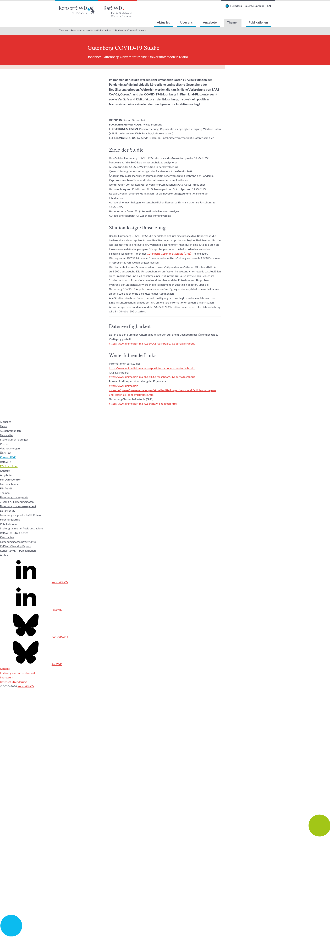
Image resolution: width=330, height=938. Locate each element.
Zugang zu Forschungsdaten (17, 502)
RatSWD (5, 462)
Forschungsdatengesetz (14, 497)
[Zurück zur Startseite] (76, 9)
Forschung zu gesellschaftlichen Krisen (91, 31)
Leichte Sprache (255, 6)
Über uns (186, 22)
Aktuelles (163, 22)
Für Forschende (9, 484)
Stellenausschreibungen (14, 439)
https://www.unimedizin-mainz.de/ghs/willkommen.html (143, 403)
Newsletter (6, 435)
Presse (4, 444)
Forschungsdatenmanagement (18, 506)
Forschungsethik (10, 519)
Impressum (6, 677)
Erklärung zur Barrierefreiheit (17, 673)
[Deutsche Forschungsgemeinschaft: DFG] (165, 779)
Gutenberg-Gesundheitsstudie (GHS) (169, 253)
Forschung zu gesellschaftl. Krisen (20, 515)
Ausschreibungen (10, 431)
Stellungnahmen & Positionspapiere (21, 528)
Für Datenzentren (10, 479)
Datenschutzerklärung (13, 682)
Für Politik (6, 488)
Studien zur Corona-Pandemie (130, 31)
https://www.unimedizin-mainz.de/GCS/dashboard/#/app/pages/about (152, 343)
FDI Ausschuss (9, 466)
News (3, 426)
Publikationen (258, 22)
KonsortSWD (8, 457)
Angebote (210, 22)
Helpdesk (236, 6)
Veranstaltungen (10, 448)
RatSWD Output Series (14, 533)
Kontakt (5, 471)
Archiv (4, 555)
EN (269, 6)
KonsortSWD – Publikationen (18, 550)
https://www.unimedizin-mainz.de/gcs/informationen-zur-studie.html (151, 368)
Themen (232, 22)
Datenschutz (7, 510)
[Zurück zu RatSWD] (117, 9)
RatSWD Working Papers (15, 546)
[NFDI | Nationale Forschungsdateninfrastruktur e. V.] (165, 935)
